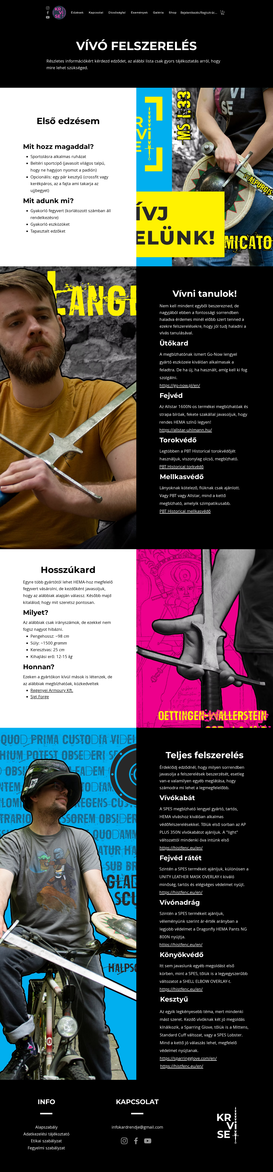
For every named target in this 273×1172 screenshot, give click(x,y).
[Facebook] (48, 12)
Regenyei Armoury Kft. (51, 690)
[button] (77, 12)
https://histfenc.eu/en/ (180, 944)
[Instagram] (48, 8)
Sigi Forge (39, 696)
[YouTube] (48, 17)
